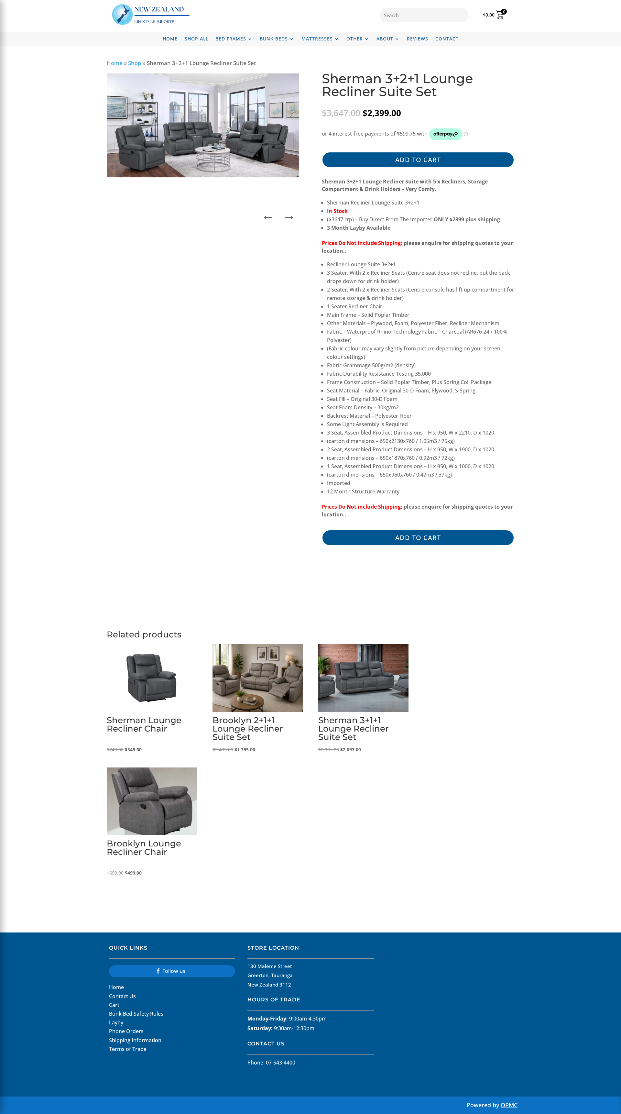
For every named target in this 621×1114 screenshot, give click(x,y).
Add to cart (418, 159)
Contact (447, 39)
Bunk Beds (274, 39)
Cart (114, 1005)
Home (170, 39)
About (384, 39)
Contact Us (122, 996)
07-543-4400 (280, 1062)
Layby (116, 1022)
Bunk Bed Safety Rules (136, 1013)
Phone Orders (126, 1031)
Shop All (196, 39)
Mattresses (317, 39)
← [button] (268, 213)
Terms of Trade (128, 1049)
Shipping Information (135, 1040)
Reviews (417, 39)
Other (354, 39)
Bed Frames (230, 39)
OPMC (509, 1105)
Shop (134, 63)
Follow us (173, 971)
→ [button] (289, 213)
